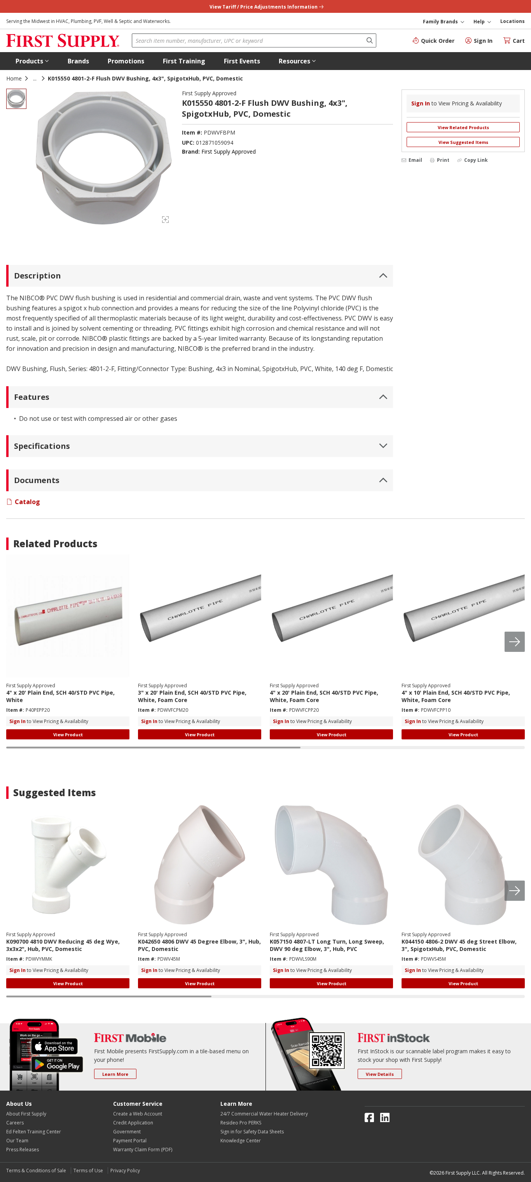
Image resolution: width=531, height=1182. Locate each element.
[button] (32, 61)
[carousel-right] (515, 642)
